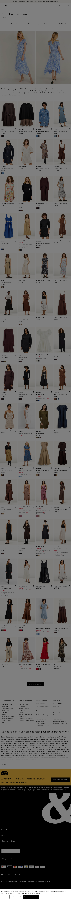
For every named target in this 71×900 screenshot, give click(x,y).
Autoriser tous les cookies (31, 896)
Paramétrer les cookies (16, 896)
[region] (35, 894)
